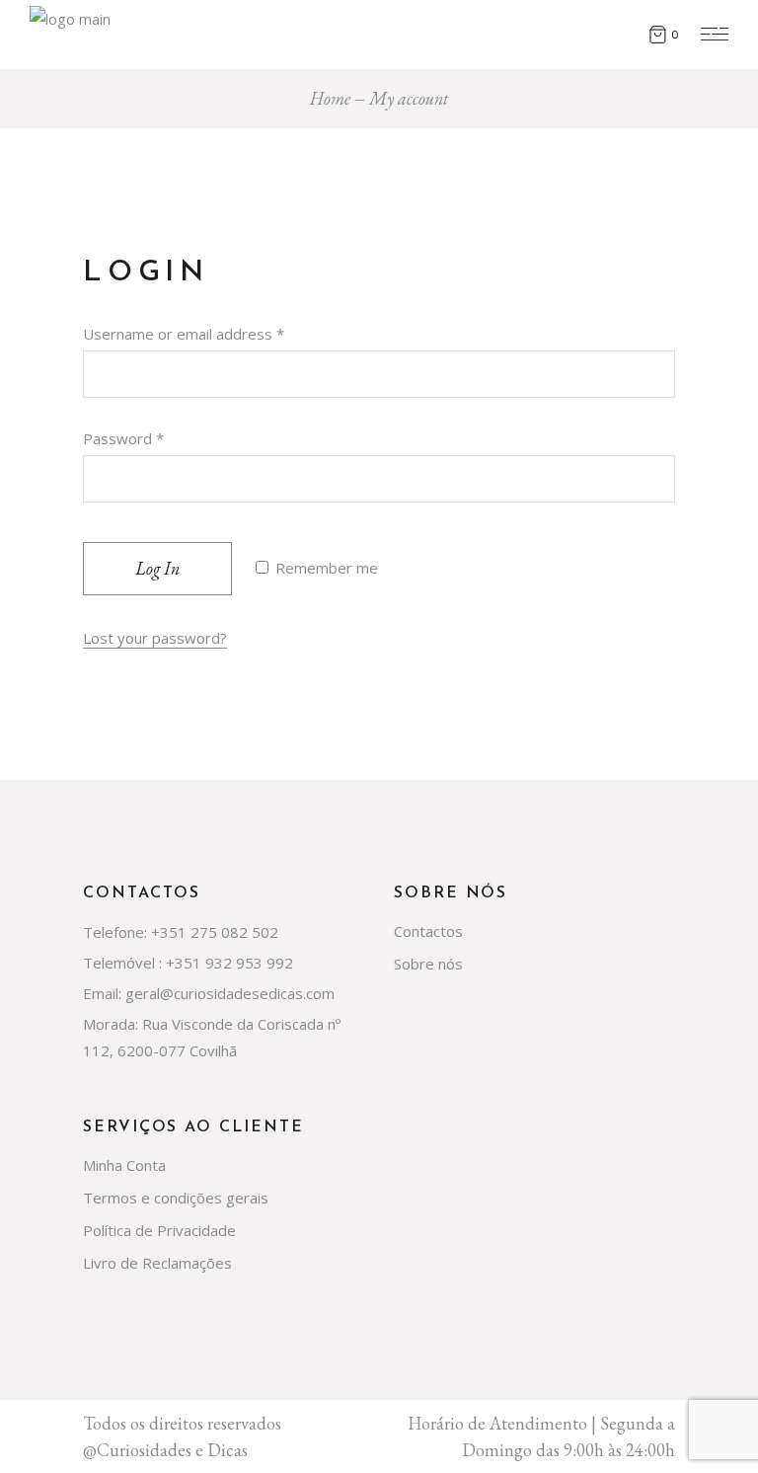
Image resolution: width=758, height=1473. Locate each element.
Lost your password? (155, 638)
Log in (157, 568)
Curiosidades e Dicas (172, 1449)
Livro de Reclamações (157, 1263)
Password (123, 438)
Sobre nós (428, 963)
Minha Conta (124, 1165)
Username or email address (183, 334)
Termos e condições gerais (175, 1197)
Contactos (428, 931)
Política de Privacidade (159, 1230)
